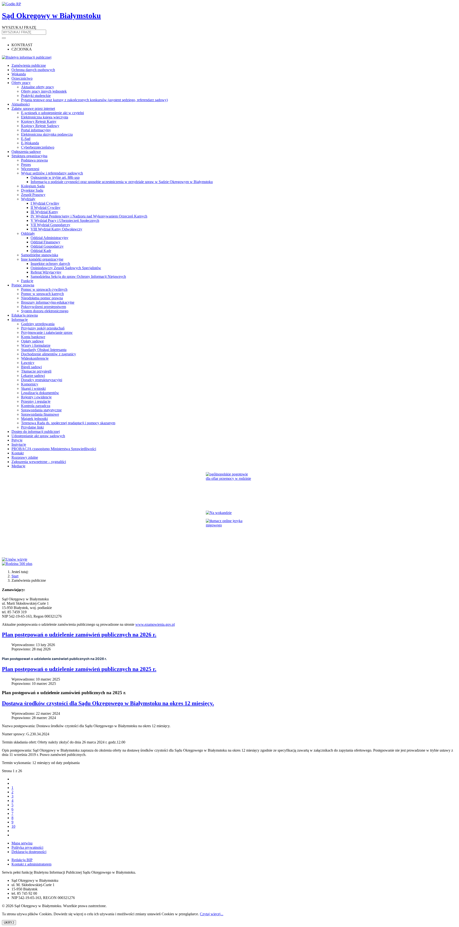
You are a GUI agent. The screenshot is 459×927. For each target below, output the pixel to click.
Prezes (26, 164)
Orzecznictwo (22, 78)
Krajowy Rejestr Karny (38, 121)
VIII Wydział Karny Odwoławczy (56, 229)
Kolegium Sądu (33, 186)
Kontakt (17, 453)
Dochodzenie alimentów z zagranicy (48, 354)
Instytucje (18, 444)
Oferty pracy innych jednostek (44, 91)
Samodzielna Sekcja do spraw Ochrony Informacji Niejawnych (78, 276)
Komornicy (29, 384)
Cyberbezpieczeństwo (37, 147)
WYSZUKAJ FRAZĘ (19, 27)
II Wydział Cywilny (45, 208)
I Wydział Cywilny (45, 203)
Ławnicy (27, 363)
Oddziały (28, 233)
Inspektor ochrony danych (50, 264)
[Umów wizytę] (229, 559)
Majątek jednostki (34, 419)
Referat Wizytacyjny (46, 272)
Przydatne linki (32, 427)
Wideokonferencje (35, 358)
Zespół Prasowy (33, 195)
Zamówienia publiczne (28, 65)
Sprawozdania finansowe (40, 414)
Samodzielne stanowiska (39, 255)
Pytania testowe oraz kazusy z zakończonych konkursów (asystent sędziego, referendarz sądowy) (94, 100)
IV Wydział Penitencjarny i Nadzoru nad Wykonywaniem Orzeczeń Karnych (89, 216)
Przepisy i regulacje (35, 401)
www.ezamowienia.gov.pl (155, 624)
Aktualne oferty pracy (37, 87)
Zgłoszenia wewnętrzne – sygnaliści (38, 462)
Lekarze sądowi (33, 376)
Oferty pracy (21, 83)
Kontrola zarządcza (35, 406)
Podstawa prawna (34, 160)
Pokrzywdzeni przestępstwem (43, 307)
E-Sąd (25, 139)
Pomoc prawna (22, 285)
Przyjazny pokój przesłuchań (43, 328)
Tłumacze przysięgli (36, 371)
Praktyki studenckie (36, 96)
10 (13, 826)
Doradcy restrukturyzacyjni (41, 380)
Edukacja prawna (24, 315)
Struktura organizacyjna (29, 156)
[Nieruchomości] (229, 513)
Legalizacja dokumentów (40, 393)
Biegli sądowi (31, 367)
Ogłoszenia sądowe (26, 152)
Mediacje (18, 466)
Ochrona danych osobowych (33, 70)
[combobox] (24, 32)
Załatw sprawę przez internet (33, 108)
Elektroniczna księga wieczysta (44, 117)
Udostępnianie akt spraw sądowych (38, 436)
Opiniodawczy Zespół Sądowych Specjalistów (66, 268)
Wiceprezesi (30, 169)
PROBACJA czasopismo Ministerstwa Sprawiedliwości (53, 449)
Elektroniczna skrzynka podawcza (47, 134)
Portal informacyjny (36, 130)
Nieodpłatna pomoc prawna (42, 298)
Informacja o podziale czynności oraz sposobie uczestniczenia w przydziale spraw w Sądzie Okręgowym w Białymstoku (122, 182)
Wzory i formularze (35, 345)
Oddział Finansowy (45, 242)
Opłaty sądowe (32, 341)
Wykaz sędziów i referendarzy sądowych (52, 173)
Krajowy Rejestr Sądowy (40, 126)
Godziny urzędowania (38, 324)
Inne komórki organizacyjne (42, 259)
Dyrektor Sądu (32, 190)
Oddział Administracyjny (49, 238)
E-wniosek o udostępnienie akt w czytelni (52, 113)
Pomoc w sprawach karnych (42, 294)
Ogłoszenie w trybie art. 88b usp (55, 177)
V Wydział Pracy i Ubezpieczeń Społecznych (65, 220)
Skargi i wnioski (33, 388)
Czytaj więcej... (211, 914)
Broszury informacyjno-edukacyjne (47, 302)
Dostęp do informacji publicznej (35, 432)
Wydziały (28, 199)
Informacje (19, 320)
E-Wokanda (30, 143)
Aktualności (20, 104)
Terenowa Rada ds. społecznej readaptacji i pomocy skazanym (68, 423)
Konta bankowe (33, 337)
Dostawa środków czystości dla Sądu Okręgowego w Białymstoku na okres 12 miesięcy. (108, 703)
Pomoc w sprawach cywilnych (44, 289)
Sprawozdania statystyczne (41, 410)
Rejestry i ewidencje (36, 397)
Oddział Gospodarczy (47, 246)
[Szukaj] (4, 38)
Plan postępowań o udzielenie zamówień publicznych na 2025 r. (79, 669)
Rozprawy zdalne (24, 457)
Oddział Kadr (41, 251)
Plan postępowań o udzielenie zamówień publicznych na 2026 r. (79, 634)
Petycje (16, 440)
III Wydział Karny (44, 212)
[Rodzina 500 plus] (229, 564)
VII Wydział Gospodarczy (50, 225)
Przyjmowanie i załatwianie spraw (47, 332)
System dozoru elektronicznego (44, 311)
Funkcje (27, 281)
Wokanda (18, 74)
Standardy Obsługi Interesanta (43, 350)
